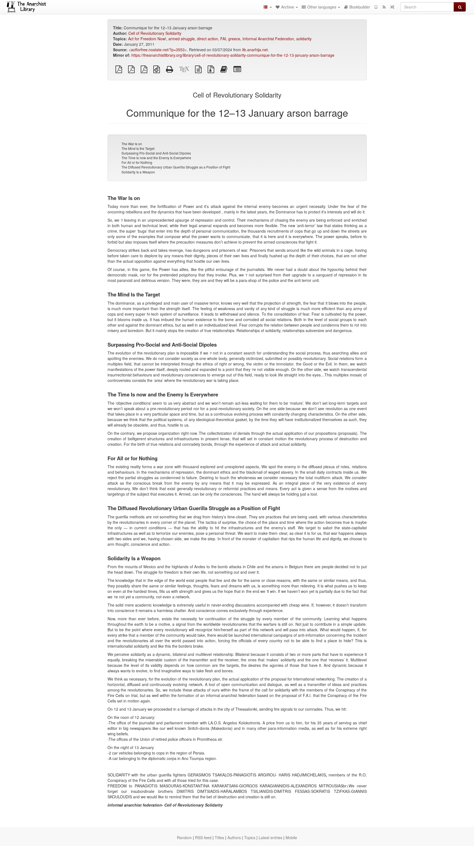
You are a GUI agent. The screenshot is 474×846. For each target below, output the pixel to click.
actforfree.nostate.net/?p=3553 (158, 49)
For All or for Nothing (137, 162)
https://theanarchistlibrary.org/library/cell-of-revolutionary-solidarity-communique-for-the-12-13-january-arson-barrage (232, 55)
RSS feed (203, 837)
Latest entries (270, 837)
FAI (223, 38)
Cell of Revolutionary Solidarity (154, 33)
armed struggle (181, 38)
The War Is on (132, 143)
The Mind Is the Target (138, 148)
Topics (249, 837)
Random (184, 837)
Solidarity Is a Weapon (138, 172)
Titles (219, 837)
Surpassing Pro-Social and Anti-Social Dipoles (156, 153)
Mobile (291, 837)
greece (234, 38)
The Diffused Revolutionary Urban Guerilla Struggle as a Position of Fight (176, 167)
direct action (207, 38)
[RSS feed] (384, 7)
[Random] (392, 7)
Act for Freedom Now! (147, 38)
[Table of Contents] (267, 7)
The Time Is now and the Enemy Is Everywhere (156, 157)
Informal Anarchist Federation (268, 38)
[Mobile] (376, 7)
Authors (234, 837)
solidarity (304, 38)
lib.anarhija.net (255, 49)
